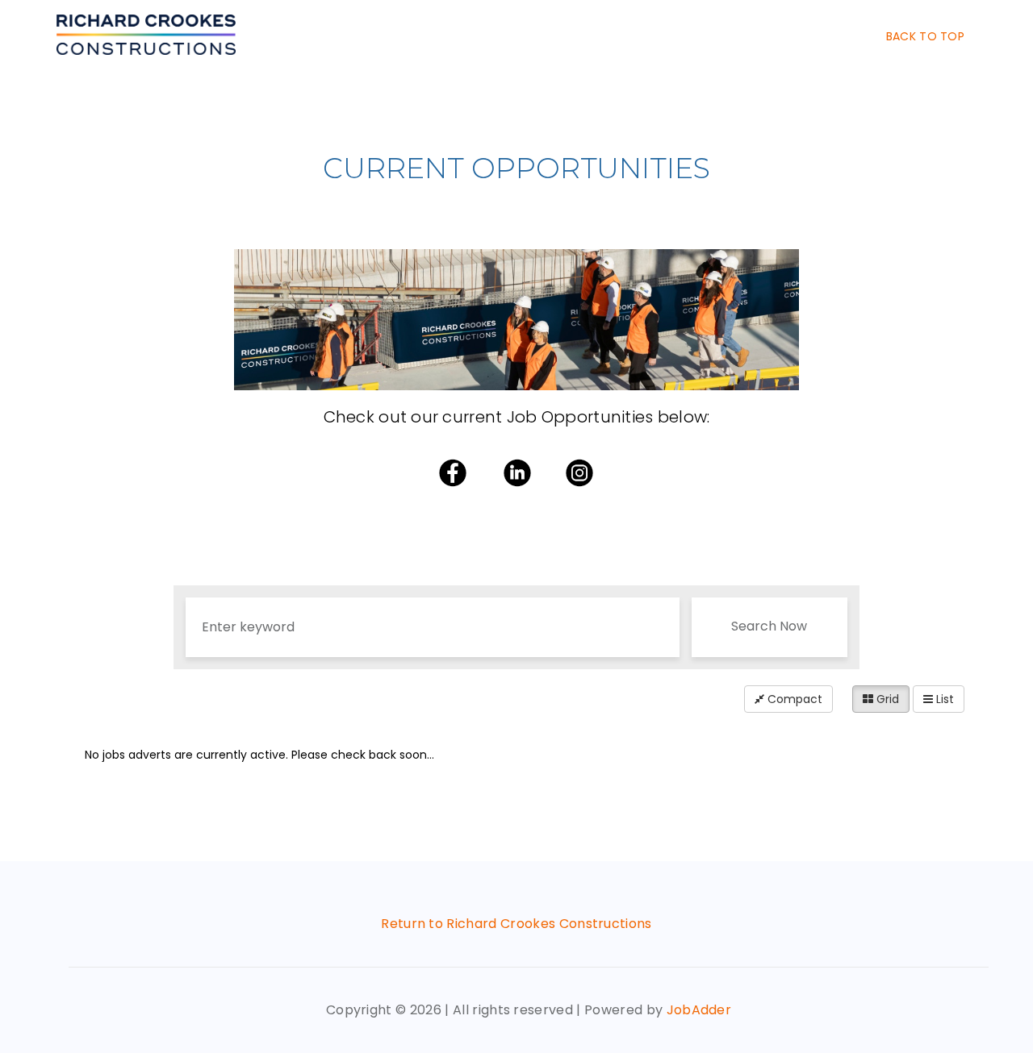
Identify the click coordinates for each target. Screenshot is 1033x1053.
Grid (886, 699)
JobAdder (699, 1010)
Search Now (769, 626)
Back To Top (925, 36)
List (943, 699)
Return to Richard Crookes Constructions (516, 923)
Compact (793, 699)
